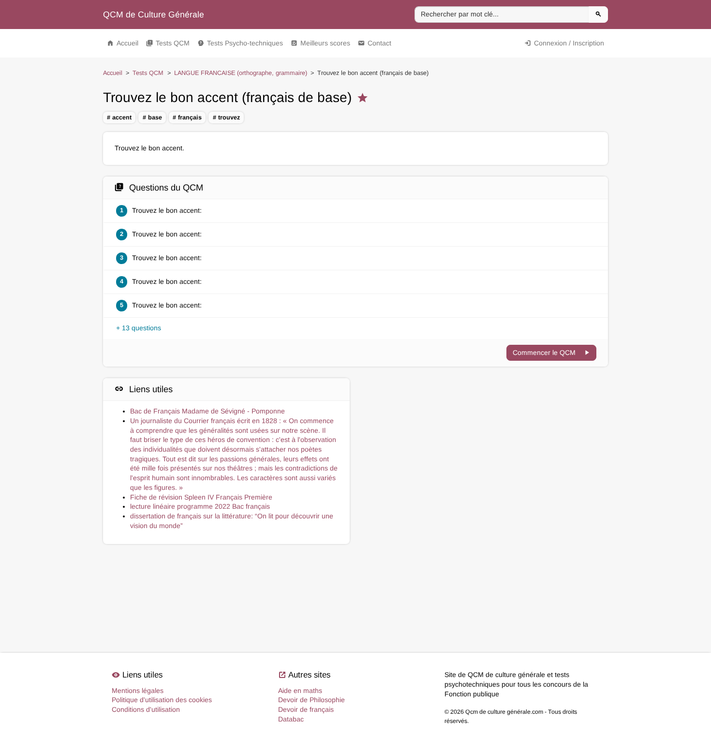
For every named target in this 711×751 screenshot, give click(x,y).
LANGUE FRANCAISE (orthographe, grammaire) (240, 73)
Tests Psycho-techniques (240, 43)
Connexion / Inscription (564, 43)
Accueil (122, 43)
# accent (119, 117)
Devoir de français (306, 709)
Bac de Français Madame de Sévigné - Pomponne (207, 411)
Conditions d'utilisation (146, 709)
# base (152, 117)
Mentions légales (137, 690)
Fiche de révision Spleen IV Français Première (201, 497)
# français (187, 117)
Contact (374, 43)
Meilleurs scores (320, 43)
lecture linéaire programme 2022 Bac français (200, 506)
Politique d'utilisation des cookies (162, 700)
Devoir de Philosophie (311, 700)
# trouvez (226, 117)
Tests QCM (168, 43)
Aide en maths (300, 690)
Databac (291, 719)
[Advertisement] (484, 421)
